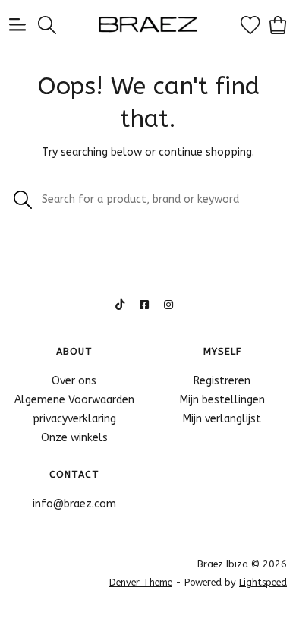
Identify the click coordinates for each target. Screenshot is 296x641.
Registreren (222, 380)
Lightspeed (263, 582)
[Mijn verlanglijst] (250, 23)
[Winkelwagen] (278, 23)
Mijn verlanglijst (222, 418)
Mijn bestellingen (222, 399)
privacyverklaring (74, 418)
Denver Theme (140, 582)
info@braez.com (74, 503)
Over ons (74, 380)
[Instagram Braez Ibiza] (168, 304)
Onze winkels (74, 437)
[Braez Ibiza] (148, 24)
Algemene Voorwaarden (74, 399)
